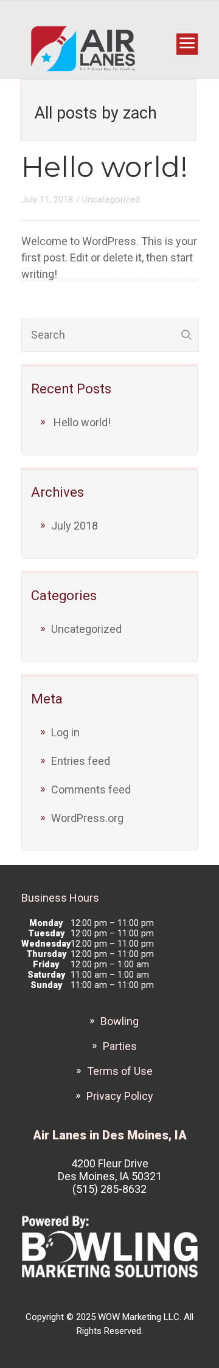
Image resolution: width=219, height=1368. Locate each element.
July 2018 (74, 525)
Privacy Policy (119, 1096)
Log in (65, 732)
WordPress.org (87, 818)
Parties (120, 1046)
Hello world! (104, 167)
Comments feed (91, 789)
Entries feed (80, 761)
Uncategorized (111, 199)
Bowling (119, 1021)
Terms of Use (120, 1071)
